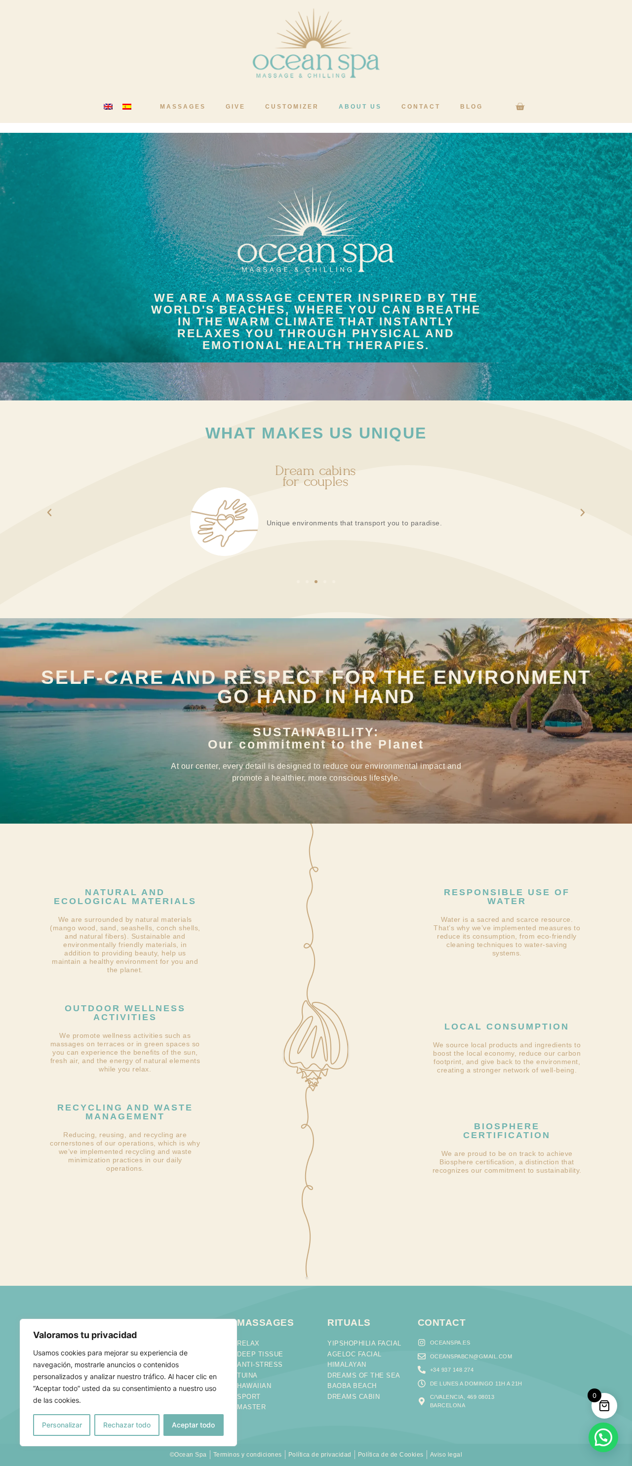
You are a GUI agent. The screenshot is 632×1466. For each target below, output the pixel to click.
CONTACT (442, 1322)
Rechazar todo (127, 1425)
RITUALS (349, 1322)
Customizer (292, 106)
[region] (128, 1382)
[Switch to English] (108, 107)
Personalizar (62, 1425)
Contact (420, 106)
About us (360, 106)
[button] (49, 512)
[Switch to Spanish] (127, 107)
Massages (183, 106)
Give (235, 106)
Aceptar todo (193, 1425)
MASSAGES (265, 1322)
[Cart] (520, 106)
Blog (471, 106)
